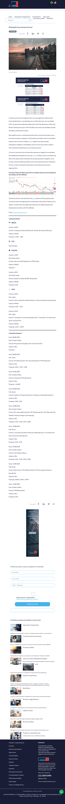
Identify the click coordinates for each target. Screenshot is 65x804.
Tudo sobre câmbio (39, 18)
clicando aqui (50, 754)
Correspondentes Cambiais (16, 775)
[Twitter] (38, 33)
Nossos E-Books (13, 759)
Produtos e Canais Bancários (16, 742)
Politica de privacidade (15, 778)
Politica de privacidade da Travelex (27, 599)
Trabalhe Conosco (14, 765)
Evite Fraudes (12, 781)
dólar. (34, 155)
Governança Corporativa (15, 772)
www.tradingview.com (20, 212)
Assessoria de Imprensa (15, 749)
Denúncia (11, 762)
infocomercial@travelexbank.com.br (47, 781)
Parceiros (11, 746)
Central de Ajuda (13, 755)
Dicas (10, 17)
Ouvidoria (11, 768)
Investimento (36, 17)
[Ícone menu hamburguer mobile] (9, 6)
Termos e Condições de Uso (16, 784)
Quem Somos (12, 752)
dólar (31, 141)
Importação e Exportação (22, 17)
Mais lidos (50, 18)
